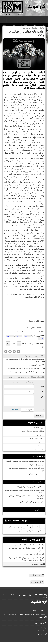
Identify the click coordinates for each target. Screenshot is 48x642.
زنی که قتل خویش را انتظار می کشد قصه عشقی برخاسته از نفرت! (25, 469)
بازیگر (28, 526)
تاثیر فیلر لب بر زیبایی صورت (34, 554)
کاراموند (36, 6)
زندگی (9, 336)
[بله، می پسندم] (19, 343)
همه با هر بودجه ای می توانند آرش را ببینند (30, 487)
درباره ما (43, 628)
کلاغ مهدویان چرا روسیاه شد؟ (34, 365)
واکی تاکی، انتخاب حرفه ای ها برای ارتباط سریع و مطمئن (26, 549)
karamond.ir (34, 321)
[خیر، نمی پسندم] (8, 343)
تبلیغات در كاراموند (40, 631)
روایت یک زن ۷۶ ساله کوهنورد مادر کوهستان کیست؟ (27, 372)
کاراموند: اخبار (36, 575)
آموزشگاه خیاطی (38, 428)
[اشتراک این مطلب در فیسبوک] (18, 351)
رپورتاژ (12, 526)
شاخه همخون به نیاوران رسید (35, 474)
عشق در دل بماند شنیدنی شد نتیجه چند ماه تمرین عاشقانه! (25, 461)
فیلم (41, 338)
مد (42, 526)
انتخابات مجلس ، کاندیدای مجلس (32, 431)
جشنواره (31, 531)
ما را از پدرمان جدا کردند (36, 465)
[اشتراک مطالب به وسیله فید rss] (6, 351)
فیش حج (41, 445)
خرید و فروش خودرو (37, 438)
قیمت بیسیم (39, 449)
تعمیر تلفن (40, 435)
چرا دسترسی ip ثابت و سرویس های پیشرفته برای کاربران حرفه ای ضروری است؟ (26, 559)
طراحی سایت (39, 442)
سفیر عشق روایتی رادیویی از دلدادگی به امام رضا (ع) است (25, 368)
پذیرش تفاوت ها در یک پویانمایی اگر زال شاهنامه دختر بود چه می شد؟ (25, 360)
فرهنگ (41, 531)
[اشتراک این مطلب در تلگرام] (14, 351)
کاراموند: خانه (36, 582)
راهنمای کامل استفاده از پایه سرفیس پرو (29, 544)
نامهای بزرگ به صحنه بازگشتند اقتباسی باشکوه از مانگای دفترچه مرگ (26, 497)
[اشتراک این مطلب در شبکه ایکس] (10, 351)
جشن (19, 336)
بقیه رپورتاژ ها (37, 564)
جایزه (27, 336)
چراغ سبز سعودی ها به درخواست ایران (32, 502)
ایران (20, 526)
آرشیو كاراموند (41, 634)
